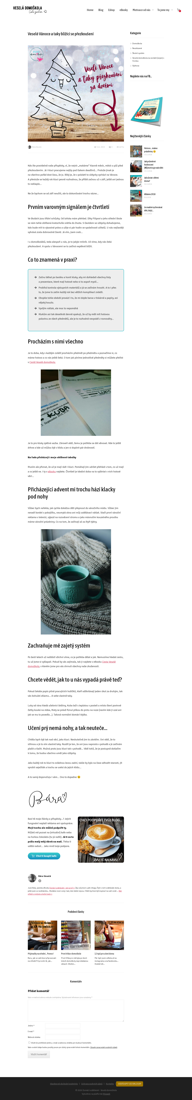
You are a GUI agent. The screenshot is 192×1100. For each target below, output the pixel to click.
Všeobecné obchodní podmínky (64, 1084)
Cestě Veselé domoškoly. (43, 362)
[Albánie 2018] (136, 196)
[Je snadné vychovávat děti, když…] (136, 211)
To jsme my (163, 10)
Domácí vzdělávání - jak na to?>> (62, 888)
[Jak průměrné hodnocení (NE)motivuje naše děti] (136, 166)
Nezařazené (137, 48)
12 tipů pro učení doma (104, 953)
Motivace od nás (141, 10)
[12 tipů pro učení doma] (109, 935)
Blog (100, 10)
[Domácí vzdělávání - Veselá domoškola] (30, 10)
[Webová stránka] (39, 880)
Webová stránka (34, 1037)
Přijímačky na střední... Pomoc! (41, 953)
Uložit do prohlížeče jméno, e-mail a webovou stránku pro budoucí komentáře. (61, 1043)
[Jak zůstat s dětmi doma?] (136, 181)
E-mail (31, 1031)
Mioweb (106, 1094)
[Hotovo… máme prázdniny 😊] (136, 151)
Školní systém (138, 53)
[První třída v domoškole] (76, 935)
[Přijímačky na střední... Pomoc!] (42, 935)
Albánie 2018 (149, 194)
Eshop (111, 10)
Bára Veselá (36, 147)
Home (90, 10)
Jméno (31, 1026)
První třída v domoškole (71, 953)
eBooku (52, 471)
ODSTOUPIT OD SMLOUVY (129, 1084)
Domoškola (137, 43)
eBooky (124, 10)
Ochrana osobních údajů (91, 1084)
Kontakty (110, 1084)
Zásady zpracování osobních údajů (103, 1047)
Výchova (135, 66)
